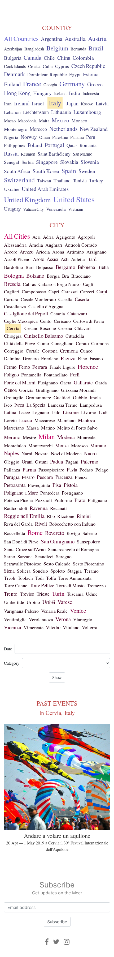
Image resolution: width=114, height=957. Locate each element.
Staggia (74, 571)
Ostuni (41, 461)
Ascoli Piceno (17, 259)
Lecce (24, 412)
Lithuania (61, 111)
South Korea (46, 171)
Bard (92, 259)
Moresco (79, 445)
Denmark (14, 74)
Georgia (50, 85)
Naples (11, 453)
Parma (29, 469)
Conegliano (62, 343)
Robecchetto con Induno (72, 524)
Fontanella (31, 374)
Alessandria (15, 245)
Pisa (56, 484)
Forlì (75, 374)
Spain (69, 170)
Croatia (34, 66)
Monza (62, 445)
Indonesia (90, 93)
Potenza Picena (18, 500)
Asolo (38, 259)
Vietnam (75, 209)
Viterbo (53, 627)
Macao (10, 121)
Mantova (86, 420)
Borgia (53, 276)
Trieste (43, 594)
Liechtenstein (36, 112)
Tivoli (9, 578)
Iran (8, 104)
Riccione (65, 516)
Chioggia (12, 336)
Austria (97, 38)
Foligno (11, 374)
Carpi (102, 291)
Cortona (50, 350)
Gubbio (80, 397)
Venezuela (56, 209)
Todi (39, 578)
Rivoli (41, 523)
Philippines (14, 145)
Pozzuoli (43, 500)
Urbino (33, 602)
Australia (75, 38)
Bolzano (35, 275)
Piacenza (63, 477)
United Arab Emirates (45, 188)
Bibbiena (86, 267)
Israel (38, 103)
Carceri (87, 291)
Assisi (52, 259)
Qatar (72, 145)
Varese (65, 602)
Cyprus (62, 66)
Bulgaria (12, 57)
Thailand (62, 180)
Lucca (25, 420)
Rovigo (73, 533)
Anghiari (53, 245)
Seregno (64, 556)
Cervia (13, 328)
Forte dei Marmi (20, 382)
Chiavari (82, 328)
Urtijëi (48, 601)
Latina (10, 412)
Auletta (78, 259)
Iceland (60, 93)
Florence (88, 366)
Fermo (10, 367)
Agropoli (86, 237)
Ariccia (43, 251)
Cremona (69, 350)
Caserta (82, 299)
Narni (26, 453)
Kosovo (87, 104)
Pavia (72, 469)
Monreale (86, 437)
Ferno (24, 366)
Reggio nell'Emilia (24, 516)
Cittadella (74, 336)
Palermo (89, 461)
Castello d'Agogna (45, 306)
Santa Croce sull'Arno (25, 549)
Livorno (88, 412)
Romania (88, 145)
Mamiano (66, 420)
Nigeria (11, 137)
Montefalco (15, 445)
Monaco (79, 121)
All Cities (17, 236)
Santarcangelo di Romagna (73, 549)
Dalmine (12, 358)
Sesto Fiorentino (88, 563)
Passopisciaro (51, 469)
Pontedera (49, 493)
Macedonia (27, 121)
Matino (48, 427)
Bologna (14, 275)
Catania (57, 313)
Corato (82, 343)
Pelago (101, 469)
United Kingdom (27, 199)
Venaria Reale (54, 611)
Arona (58, 251)
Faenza (68, 358)
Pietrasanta (14, 485)
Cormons (100, 343)
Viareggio (82, 619)
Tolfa (51, 578)
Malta (44, 121)
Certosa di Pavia (88, 321)
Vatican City (33, 209)
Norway (29, 137)
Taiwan (44, 180)
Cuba (48, 66)
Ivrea (19, 404)
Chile (49, 57)
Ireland (21, 103)
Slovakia (69, 161)
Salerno (89, 533)
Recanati (58, 508)
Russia (11, 153)
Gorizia (26, 390)
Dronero (31, 358)
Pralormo (63, 500)
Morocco (38, 129)
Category (11, 663)
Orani (27, 461)
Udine (92, 594)
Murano (98, 445)
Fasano (96, 358)
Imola (95, 397)
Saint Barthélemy (54, 154)
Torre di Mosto (70, 585)
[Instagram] (67, 942)
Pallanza (12, 469)
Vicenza (12, 627)
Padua (56, 461)
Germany (72, 83)
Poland (35, 145)
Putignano (97, 500)
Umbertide (14, 602)
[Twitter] (56, 942)
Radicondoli (15, 508)
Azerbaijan (13, 49)
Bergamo (65, 267)
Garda (101, 382)
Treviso (27, 594)
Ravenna (39, 508)
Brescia (12, 283)
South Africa (17, 171)
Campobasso (34, 291)
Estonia (91, 74)
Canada (32, 57)
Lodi (103, 412)
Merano (12, 437)
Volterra (89, 627)
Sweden (86, 171)
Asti (65, 259)
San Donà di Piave (21, 541)
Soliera (23, 571)
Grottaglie (13, 397)
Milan (46, 436)
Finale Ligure (62, 367)
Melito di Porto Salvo (77, 427)
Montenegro (15, 129)
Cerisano (62, 321)
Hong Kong (17, 93)
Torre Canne (15, 585)
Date (8, 648)
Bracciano (81, 276)
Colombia (83, 57)
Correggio (13, 350)
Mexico (60, 120)
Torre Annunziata (74, 578)
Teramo (91, 571)
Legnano (40, 412)
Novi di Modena (66, 453)
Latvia (102, 103)
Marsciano (14, 427)
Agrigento (65, 237)
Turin (58, 593)
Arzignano (96, 251)
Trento (10, 593)
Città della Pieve (19, 343)
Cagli (88, 284)
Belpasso (44, 267)
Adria (48, 237)
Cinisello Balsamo (43, 335)
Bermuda (78, 49)
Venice (78, 610)
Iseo (8, 405)
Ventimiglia (15, 619)
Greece (95, 84)
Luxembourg (87, 111)
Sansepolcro (88, 541)
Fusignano (48, 382)
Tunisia (80, 180)
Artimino (75, 251)
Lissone (71, 412)
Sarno (9, 556)
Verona (63, 619)
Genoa (10, 390)
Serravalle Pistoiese (22, 563)
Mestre (29, 437)
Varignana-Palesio (21, 611)
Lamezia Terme (62, 405)
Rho (51, 516)
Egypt (75, 74)
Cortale (33, 350)
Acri (36, 237)
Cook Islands (15, 66)
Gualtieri (62, 397)
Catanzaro (77, 313)
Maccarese (44, 420)
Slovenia (90, 161)
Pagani (71, 461)
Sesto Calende (57, 563)
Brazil (96, 48)
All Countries (21, 38)
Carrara (11, 299)
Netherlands (63, 128)
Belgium (57, 48)
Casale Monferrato (38, 299)
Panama (77, 137)
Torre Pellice (42, 585)
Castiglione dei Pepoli (26, 313)
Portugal (54, 145)
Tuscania (75, 594)
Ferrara (39, 366)
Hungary (42, 92)
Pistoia (71, 484)
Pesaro (28, 477)
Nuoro (90, 453)
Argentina (51, 38)
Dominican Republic (47, 74)
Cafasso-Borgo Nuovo (59, 284)
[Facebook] (47, 942)
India (74, 93)
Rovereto (54, 533)
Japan (72, 103)
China (63, 57)
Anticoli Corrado (81, 245)
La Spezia (36, 405)
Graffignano (47, 390)
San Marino (82, 154)
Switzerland (19, 180)
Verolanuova (41, 619)
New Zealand (94, 128)
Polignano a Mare (21, 492)
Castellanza (15, 306)
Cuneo (86, 350)
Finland (12, 84)
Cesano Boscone (40, 328)
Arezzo (26, 251)
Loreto (10, 420)
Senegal (11, 162)
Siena (9, 570)
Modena (66, 437)
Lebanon (12, 112)
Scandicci (44, 556)
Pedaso (86, 469)
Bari (29, 267)
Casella (65, 299)
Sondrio (40, 571)
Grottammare (38, 397)
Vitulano (71, 627)
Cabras (29, 284)
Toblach (25, 578)
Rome (35, 532)
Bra (65, 276)
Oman (44, 137)
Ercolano (49, 358)
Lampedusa (91, 405)
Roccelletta (14, 533)
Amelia (36, 245)
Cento (45, 321)
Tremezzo (96, 585)
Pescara (45, 477)
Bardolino (13, 267)
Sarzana (25, 556)
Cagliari (11, 291)
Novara (42, 453)
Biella (103, 267)
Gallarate (83, 382)
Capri (54, 291)
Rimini (84, 515)
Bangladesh (34, 49)
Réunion (28, 154)
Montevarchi (40, 445)
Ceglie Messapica (21, 321)
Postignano (72, 493)
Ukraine (11, 189)
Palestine (60, 137)
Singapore (47, 161)
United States (74, 199)
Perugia (11, 477)
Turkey (96, 180)
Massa (33, 427)
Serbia (27, 162)
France (32, 83)
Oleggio (11, 461)
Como (43, 343)
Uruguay (12, 208)
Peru (90, 137)
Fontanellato (56, 374)
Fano (82, 358)
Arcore (10, 251)
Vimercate (33, 627)
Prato (79, 500)
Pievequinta (39, 485)
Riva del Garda (18, 524)
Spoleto (57, 571)
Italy (55, 102)
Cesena (65, 328)
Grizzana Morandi (78, 390)
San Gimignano (57, 541)
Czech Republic (88, 66)
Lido (55, 412)
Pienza (81, 477)
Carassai (70, 291)
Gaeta (65, 382)
